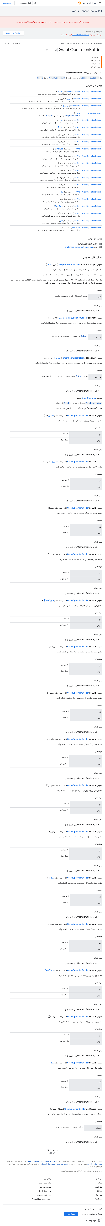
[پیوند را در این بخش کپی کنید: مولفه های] (92, 290)
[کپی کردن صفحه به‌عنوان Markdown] (47, 50)
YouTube (98, 1199)
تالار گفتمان (98, 1187)
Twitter (99, 1195)
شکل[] (61, 192)
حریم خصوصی (90, 1209)
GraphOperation (57, 78)
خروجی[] (66, 106)
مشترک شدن (71, 1214)
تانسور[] (60, 127)
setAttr (77, 120)
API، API (87, 43)
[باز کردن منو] (99, 3)
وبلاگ (100, 1183)
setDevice (76, 228)
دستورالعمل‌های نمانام (44, 1195)
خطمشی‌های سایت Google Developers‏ (55, 1164)
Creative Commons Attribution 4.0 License (42, 1161)
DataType (59, 206)
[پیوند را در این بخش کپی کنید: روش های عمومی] (83, 85)
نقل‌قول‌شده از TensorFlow (41, 1199)
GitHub (99, 1191)
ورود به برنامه (7, 3)
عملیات (59, 91)
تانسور (61, 120)
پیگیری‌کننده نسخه (45, 1183)
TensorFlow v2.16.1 (91, 11)
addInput (76, 99)
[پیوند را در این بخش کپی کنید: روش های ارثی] (85, 238)
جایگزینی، (50, 22)
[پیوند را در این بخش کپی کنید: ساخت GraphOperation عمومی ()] (70, 398)
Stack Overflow (45, 1191)
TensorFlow (97, 43)
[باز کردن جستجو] (35, 3)
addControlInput (73, 91)
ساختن (78, 113)
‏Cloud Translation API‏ (80, 35)
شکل (61, 221)
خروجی (69, 99)
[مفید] (9, 43)
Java (73, 11)
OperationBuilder (89, 78)
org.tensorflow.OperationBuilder (79, 247)
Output (84, 336)
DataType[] (58, 149)
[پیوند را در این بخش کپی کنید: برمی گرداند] (91, 305)
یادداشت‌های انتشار (45, 1187)
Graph (40, 78)
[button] (90, 244)
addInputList (75, 106)
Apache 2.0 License (94, 1164)
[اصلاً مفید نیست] (5, 43)
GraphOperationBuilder (91, 91)
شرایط (100, 1209)
